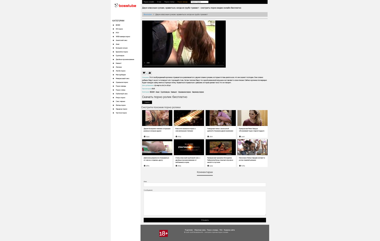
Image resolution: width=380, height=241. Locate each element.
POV (117, 33)
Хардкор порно (121, 109)
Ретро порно (120, 98)
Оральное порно (122, 82)
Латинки (119, 67)
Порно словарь (212, 230)
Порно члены (120, 90)
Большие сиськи (122, 48)
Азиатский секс (121, 40)
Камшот (118, 63)
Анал (117, 44)
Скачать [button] (147, 102)
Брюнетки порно (122, 52)
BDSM (118, 25)
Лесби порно (120, 71)
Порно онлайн (149, 2)
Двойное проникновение (125, 59)
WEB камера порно (123, 36)
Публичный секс (122, 94)
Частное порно (121, 113)
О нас (159, 2)
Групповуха (120, 55)
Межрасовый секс (122, 78)
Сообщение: (148, 190)
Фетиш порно (121, 105)
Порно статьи (169, 2)
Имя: (145, 181)
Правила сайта (229, 230)
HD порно (119, 29)
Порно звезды (121, 86)
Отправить (205, 220)
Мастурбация (121, 75)
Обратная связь (200, 230)
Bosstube (148, 14)
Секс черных (120, 101)
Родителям (189, 230)
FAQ (221, 230)
